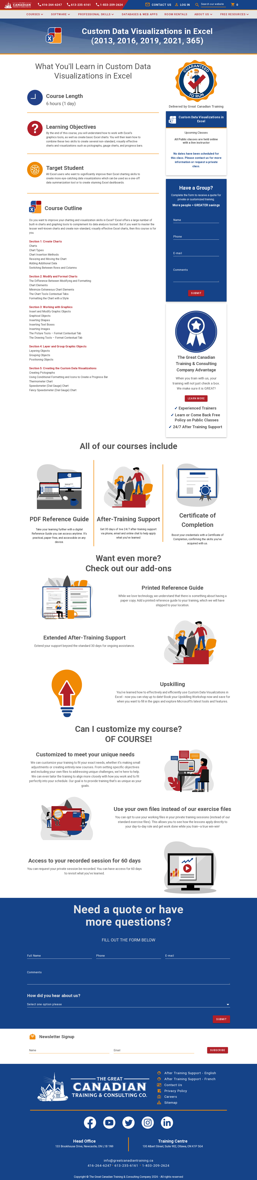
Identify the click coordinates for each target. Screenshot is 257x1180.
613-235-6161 (126, 1166)
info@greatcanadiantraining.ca (128, 1160)
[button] (181, 5)
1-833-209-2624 (155, 1166)
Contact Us (171, 1085)
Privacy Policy (174, 1091)
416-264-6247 (99, 1166)
